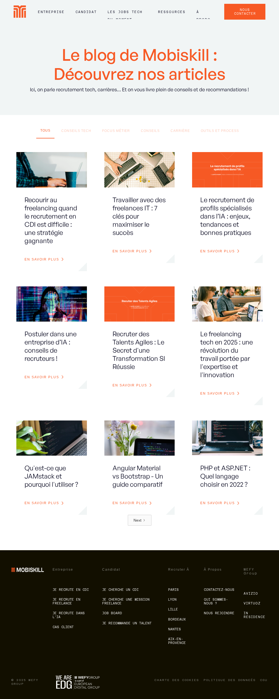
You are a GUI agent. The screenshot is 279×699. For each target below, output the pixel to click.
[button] (51, 14)
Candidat (86, 12)
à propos (203, 14)
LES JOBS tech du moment (125, 14)
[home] (20, 11)
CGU (264, 680)
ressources (172, 12)
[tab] (45, 132)
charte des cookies (176, 680)
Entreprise (51, 12)
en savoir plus (42, 259)
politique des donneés (230, 680)
